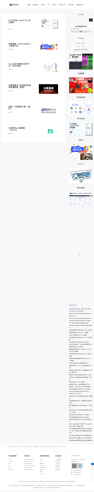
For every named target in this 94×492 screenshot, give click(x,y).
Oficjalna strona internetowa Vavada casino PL (80, 313)
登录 (79, 46)
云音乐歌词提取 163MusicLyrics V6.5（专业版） (80, 330)
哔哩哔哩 (42, 463)
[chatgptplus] (81, 61)
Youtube (42, 473)
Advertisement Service (29, 465)
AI (9, 465)
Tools (10, 467)
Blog (10, 463)
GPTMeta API (57, 446)
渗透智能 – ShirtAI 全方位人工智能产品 (20, 45)
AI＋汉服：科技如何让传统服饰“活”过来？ (79, 323)
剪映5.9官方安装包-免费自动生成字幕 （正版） (80, 375)
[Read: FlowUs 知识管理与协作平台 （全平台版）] (50, 67)
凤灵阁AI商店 (80, 97)
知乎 (41, 461)
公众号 (41, 459)
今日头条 (42, 465)
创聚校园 (36, 446)
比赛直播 (81, 73)
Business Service (28, 469)
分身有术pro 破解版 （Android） (17, 129)
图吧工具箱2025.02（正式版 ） (76, 346)
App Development (28, 463)
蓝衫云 (21, 446)
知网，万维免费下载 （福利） (19, 107)
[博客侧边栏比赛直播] (81, 85)
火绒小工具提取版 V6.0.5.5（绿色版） (78, 335)
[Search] (91, 20)
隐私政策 (57, 469)
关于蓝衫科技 (58, 459)
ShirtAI (81, 140)
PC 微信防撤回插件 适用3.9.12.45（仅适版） (80, 389)
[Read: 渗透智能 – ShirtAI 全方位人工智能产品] (48, 46)
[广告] (81, 176)
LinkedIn (42, 469)
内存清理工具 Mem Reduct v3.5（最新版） (79, 414)
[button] (38, 4)
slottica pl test (72, 316)
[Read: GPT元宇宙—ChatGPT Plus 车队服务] (49, 24)
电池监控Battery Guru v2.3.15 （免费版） (79, 332)
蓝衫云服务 (81, 188)
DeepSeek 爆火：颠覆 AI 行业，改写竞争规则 (80, 438)
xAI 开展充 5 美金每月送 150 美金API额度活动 (80, 435)
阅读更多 (11, 29)
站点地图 (57, 465)
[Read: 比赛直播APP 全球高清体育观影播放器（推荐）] (48, 89)
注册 (83, 46)
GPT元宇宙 (80, 118)
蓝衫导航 (16, 446)
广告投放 (57, 463)
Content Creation (28, 467)
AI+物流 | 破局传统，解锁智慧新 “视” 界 (78, 363)
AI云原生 (64, 446)
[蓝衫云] (81, 199)
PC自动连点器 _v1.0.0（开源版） (77, 382)
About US (11, 469)
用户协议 (57, 467)
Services (11, 461)
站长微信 (57, 461)
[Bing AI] (81, 152)
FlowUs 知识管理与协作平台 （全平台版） (19, 65)
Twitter (41, 471)
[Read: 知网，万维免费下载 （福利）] (48, 110)
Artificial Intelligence (29, 459)
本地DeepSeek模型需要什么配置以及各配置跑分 (81, 440)
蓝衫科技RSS (43, 467)
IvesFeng (30, 446)
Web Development (28, 461)
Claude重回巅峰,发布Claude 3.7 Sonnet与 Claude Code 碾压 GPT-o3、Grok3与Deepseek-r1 (80, 419)
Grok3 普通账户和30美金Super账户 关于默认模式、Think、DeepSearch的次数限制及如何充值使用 (80, 431)
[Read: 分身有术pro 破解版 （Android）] (50, 131)
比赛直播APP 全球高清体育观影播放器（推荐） (20, 86)
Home (10, 459)
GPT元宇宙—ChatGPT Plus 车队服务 (19, 21)
